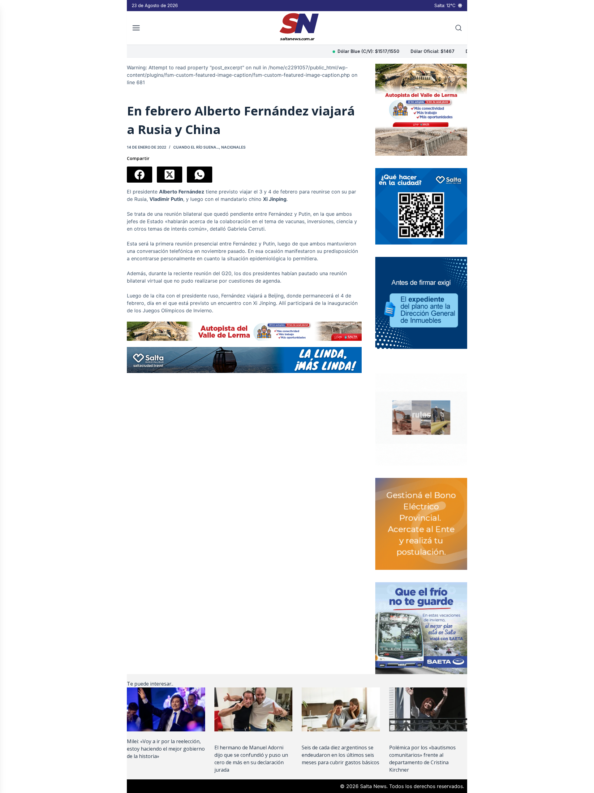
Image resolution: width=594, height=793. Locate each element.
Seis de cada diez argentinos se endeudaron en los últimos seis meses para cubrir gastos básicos (340, 755)
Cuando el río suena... (196, 147)
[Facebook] (139, 175)
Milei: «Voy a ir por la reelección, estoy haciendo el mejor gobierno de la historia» (166, 749)
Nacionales (233, 147)
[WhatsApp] (199, 175)
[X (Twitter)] (169, 175)
